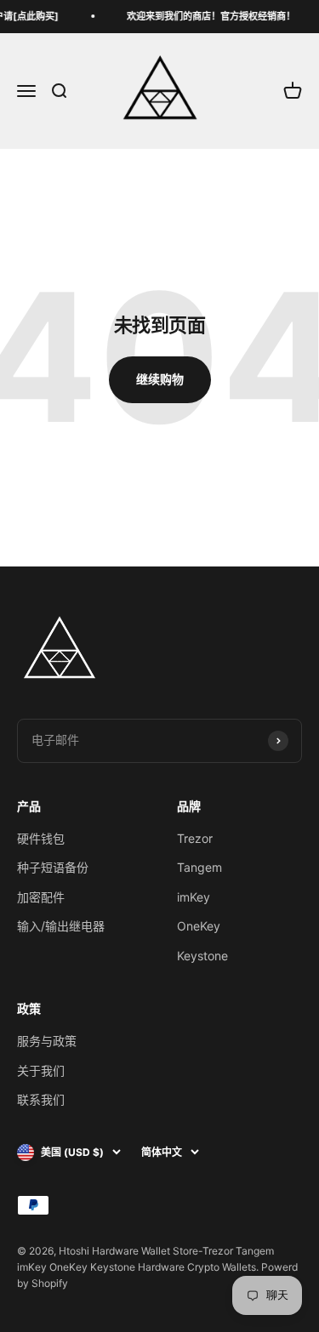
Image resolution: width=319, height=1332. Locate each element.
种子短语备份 (52, 867)
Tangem (199, 867)
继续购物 (160, 379)
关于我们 (41, 1070)
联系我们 (41, 1099)
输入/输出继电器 (61, 926)
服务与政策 (47, 1040)
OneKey (198, 926)
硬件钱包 (41, 838)
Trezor (195, 838)
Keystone (202, 955)
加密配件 (41, 897)
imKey (193, 897)
